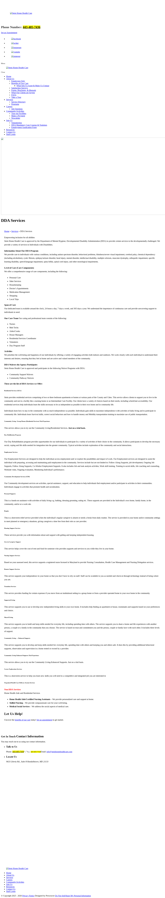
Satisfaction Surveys (19, 88)
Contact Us (10, 132)
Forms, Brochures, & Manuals (23, 90)
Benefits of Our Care (19, 83)
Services (9, 99)
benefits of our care (22, 720)
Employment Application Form (24, 127)
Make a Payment (18, 116)
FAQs (13, 95)
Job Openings (17, 109)
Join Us (9, 120)
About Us (10, 79)
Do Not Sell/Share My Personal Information (73, 896)
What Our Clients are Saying (23, 93)
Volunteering (16, 123)
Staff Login (10, 134)
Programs (15, 104)
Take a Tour (16, 97)
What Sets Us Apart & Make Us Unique (32, 86)
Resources (10, 130)
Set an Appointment (9, 33)
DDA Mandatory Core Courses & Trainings (29, 125)
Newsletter (15, 118)
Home (8, 76)
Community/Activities (15, 111)
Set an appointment (44, 720)
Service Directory (18, 102)
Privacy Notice (28, 896)
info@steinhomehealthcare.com (59, 752)
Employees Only (18, 81)
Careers (9, 106)
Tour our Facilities (18, 113)
